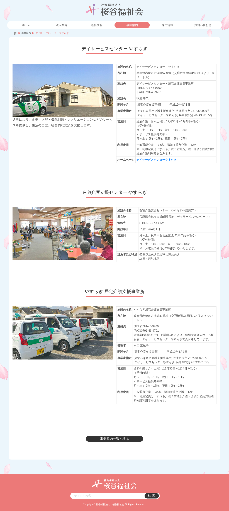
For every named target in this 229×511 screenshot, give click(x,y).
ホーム (26, 25)
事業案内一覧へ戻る (114, 439)
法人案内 (61, 25)
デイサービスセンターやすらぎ (157, 159)
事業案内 (132, 25)
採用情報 (167, 25)
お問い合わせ (202, 25)
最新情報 (97, 25)
